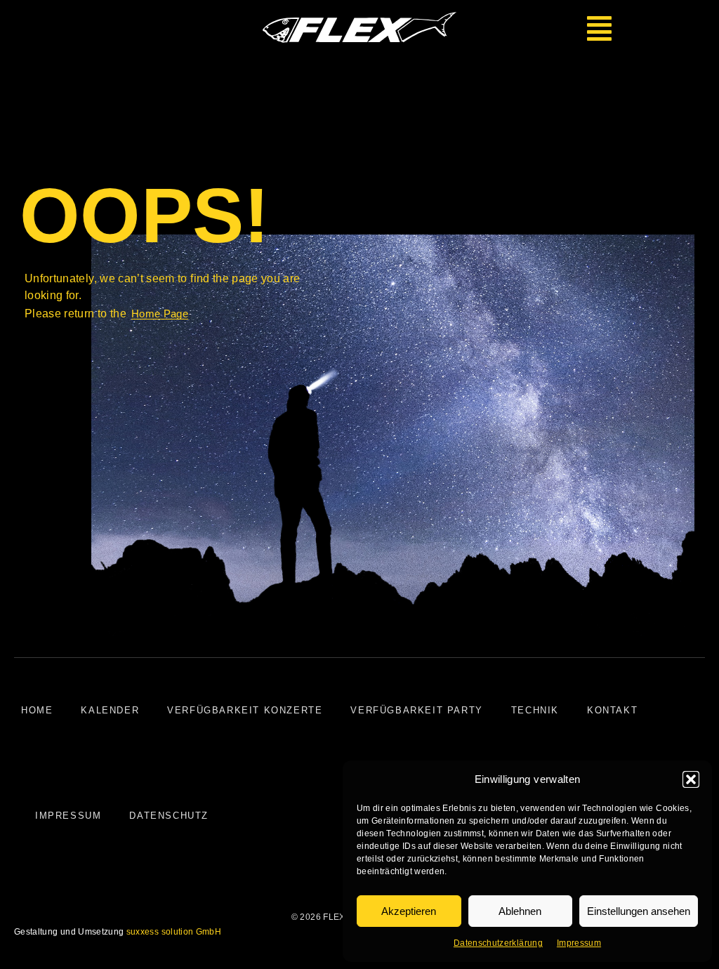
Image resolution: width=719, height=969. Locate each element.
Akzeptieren (408, 911)
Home (37, 710)
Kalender (110, 710)
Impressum (579, 943)
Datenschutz (169, 815)
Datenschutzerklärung (498, 943)
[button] (691, 779)
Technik (535, 710)
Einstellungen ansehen (638, 911)
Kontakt (612, 710)
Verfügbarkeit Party (416, 710)
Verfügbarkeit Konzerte (244, 710)
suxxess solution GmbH (173, 932)
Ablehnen (520, 911)
